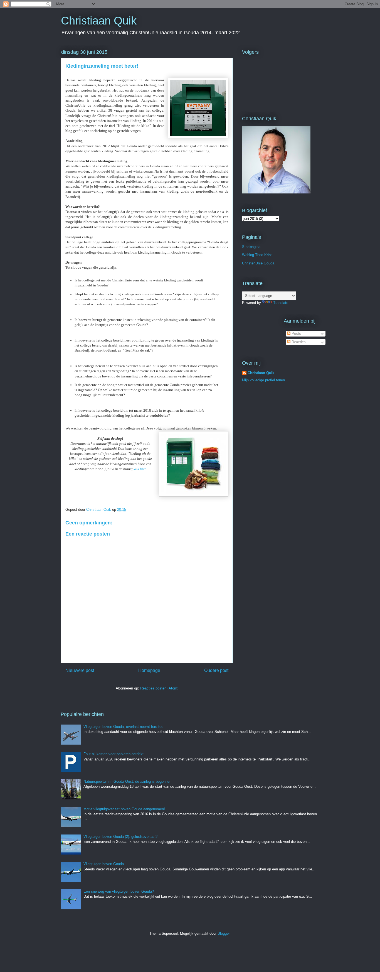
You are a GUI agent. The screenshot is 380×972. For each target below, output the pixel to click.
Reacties (298, 342)
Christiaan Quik (99, 20)
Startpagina (251, 247)
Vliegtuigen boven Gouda (103, 864)
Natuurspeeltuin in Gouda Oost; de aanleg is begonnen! (127, 781)
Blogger (224, 933)
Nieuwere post (79, 670)
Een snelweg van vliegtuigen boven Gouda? (118, 891)
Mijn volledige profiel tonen (263, 380)
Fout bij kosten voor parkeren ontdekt (113, 754)
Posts (295, 334)
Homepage (149, 670)
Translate (280, 303)
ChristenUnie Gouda (258, 263)
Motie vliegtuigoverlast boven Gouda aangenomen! (124, 809)
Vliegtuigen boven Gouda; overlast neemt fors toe (123, 727)
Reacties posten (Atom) (159, 688)
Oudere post (216, 670)
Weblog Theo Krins (257, 255)
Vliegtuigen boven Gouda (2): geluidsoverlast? (120, 836)
